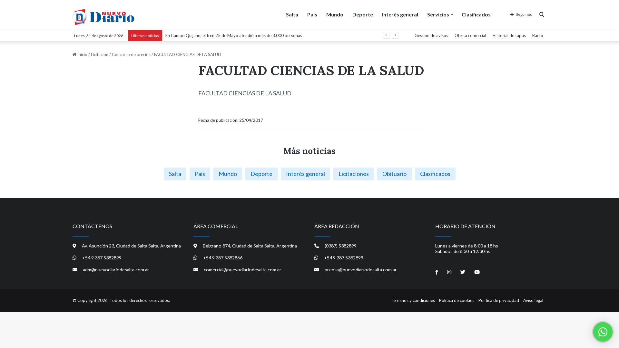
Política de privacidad (498, 300)
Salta (292, 14)
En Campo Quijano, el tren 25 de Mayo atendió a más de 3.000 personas (233, 35)
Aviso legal (533, 300)
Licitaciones (354, 173)
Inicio (81, 54)
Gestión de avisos (431, 35)
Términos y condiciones (413, 300)
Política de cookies (456, 300)
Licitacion (99, 54)
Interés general (400, 14)
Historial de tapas (509, 35)
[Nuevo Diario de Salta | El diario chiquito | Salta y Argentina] (103, 17)
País (312, 14)
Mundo (334, 14)
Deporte (362, 14)
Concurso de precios (131, 54)
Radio (537, 35)
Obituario (394, 173)
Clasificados (476, 14)
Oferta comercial (470, 35)
